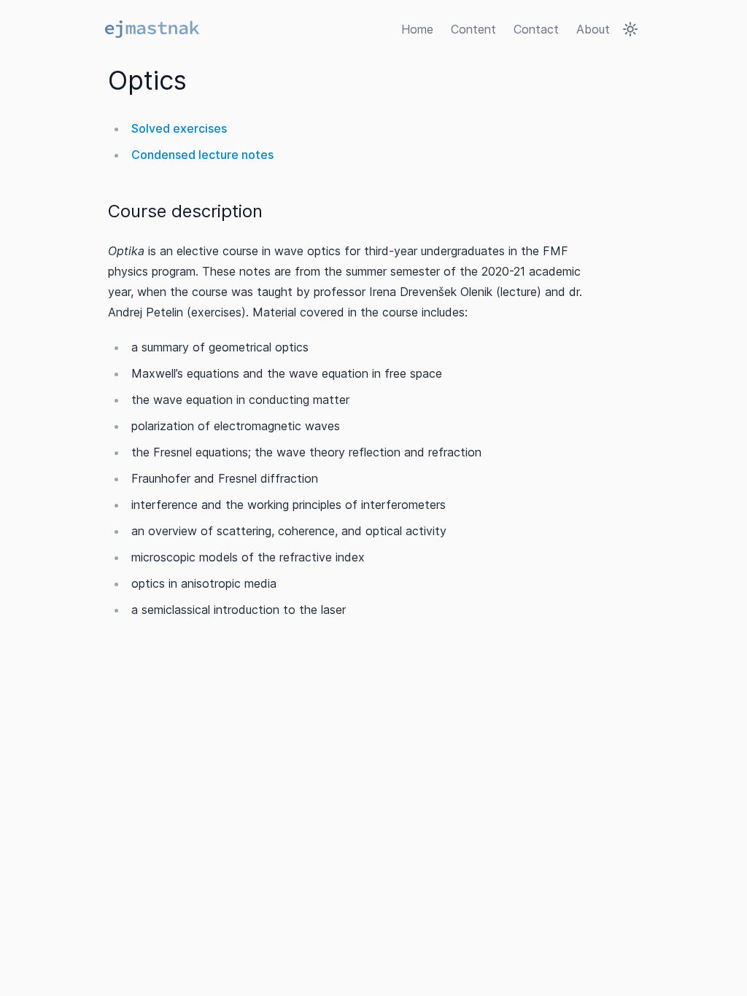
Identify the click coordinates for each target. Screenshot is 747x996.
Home (417, 29)
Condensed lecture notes (202, 154)
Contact (536, 29)
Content (473, 29)
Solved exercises (179, 128)
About (593, 29)
